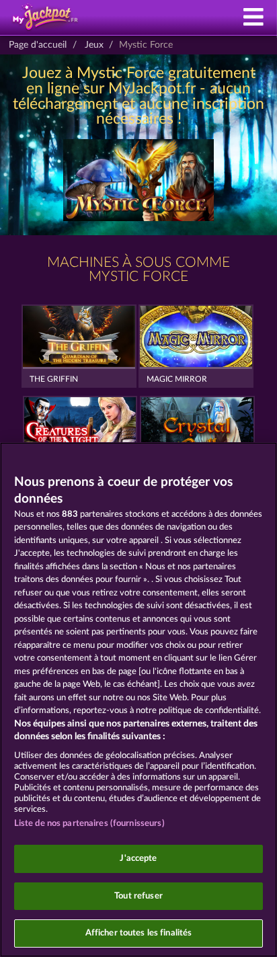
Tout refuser (138, 896)
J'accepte (138, 858)
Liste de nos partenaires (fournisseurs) (89, 823)
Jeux (94, 45)
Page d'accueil (38, 45)
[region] (138, 699)
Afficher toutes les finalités (138, 933)
